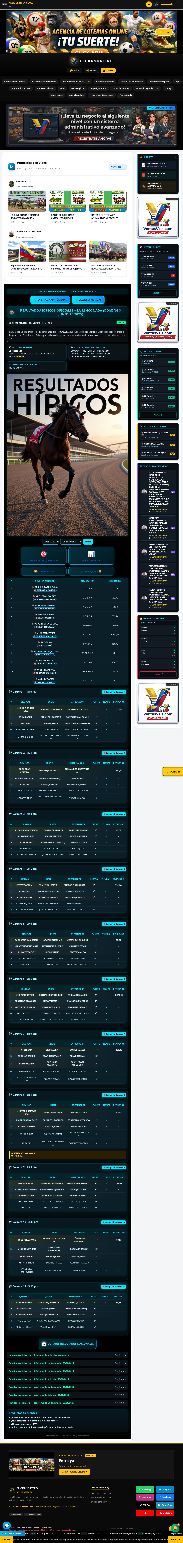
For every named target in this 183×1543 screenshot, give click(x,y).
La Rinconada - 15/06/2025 (83, 291)
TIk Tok (146, 1505)
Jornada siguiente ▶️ (91, 571)
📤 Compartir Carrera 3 (114, 814)
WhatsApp (146, 1489)
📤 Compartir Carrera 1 (114, 692)
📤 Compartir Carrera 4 (114, 869)
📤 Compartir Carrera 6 (114, 979)
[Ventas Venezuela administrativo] (157, 321)
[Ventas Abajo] (157, 702)
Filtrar (88, 541)
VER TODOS (157, 293)
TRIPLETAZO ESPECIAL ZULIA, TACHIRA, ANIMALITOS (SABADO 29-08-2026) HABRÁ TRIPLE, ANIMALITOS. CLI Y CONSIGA (159, 572)
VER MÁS (157, 415)
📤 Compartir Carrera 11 (113, 1286)
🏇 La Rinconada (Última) (50, 299)
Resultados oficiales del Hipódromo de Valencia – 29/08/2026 (39, 1355)
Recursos (129, 1528)
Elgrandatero (166, 1513)
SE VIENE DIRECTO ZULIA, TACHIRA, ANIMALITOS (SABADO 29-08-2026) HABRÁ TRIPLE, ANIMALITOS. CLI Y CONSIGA (159, 596)
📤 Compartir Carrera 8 (114, 1095)
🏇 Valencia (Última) (88, 299)
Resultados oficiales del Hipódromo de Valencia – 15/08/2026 (39, 1379)
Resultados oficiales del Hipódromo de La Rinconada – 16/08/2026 (41, 1371)
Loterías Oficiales (103, 1493)
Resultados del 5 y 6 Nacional (44, 556)
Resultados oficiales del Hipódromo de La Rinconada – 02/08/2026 (41, 1402)
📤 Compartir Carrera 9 (114, 1167)
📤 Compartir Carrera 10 (113, 1222)
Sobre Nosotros (117, 1528)
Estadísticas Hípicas (91, 556)
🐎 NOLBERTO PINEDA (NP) (153, 453)
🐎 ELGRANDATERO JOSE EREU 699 (155, 434)
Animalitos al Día (103, 1497)
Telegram (166, 1489)
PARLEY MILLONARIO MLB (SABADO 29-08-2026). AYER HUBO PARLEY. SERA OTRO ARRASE (158, 549)
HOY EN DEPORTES (13, 1533)
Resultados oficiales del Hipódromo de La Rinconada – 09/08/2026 (41, 1387)
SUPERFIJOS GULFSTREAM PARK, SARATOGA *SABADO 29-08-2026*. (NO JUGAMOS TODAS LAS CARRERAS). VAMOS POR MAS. (158, 525)
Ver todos (116, 166)
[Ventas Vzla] (157, 217)
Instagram (147, 1497)
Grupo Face (167, 1505)
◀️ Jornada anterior (43, 571)
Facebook (166, 1497)
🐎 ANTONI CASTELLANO (152, 444)
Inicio (42, 291)
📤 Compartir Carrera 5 (114, 924)
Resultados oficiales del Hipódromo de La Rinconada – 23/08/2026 (41, 1363)
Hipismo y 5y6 (101, 1501)
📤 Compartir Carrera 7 (114, 1034)
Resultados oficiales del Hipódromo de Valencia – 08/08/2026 (39, 1395)
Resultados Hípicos (57, 291)
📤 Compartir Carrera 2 (114, 753)
